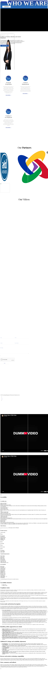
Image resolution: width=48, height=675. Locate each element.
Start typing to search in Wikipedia (14, 527)
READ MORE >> (25, 93)
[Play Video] (14, 257)
